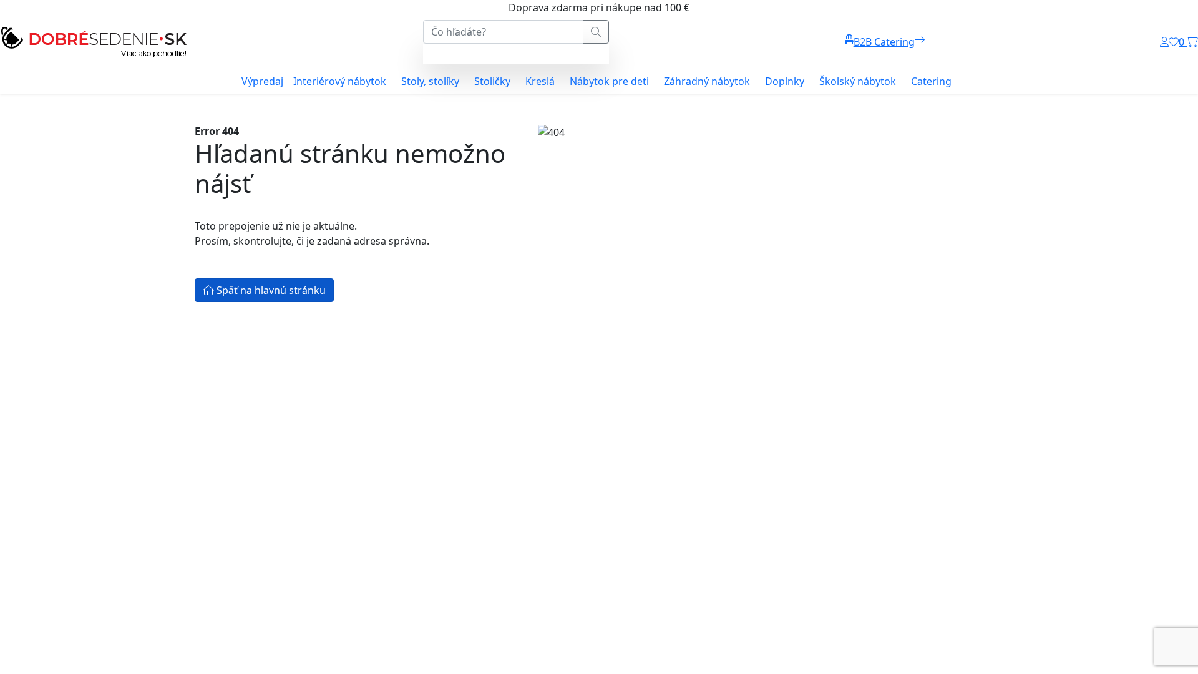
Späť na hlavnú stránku (270, 290)
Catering (931, 81)
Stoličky (492, 81)
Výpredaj (262, 81)
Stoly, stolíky (430, 81)
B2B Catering (884, 42)
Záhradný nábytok (707, 81)
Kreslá (540, 81)
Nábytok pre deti (609, 81)
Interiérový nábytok (339, 81)
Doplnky (784, 81)
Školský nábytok (857, 81)
